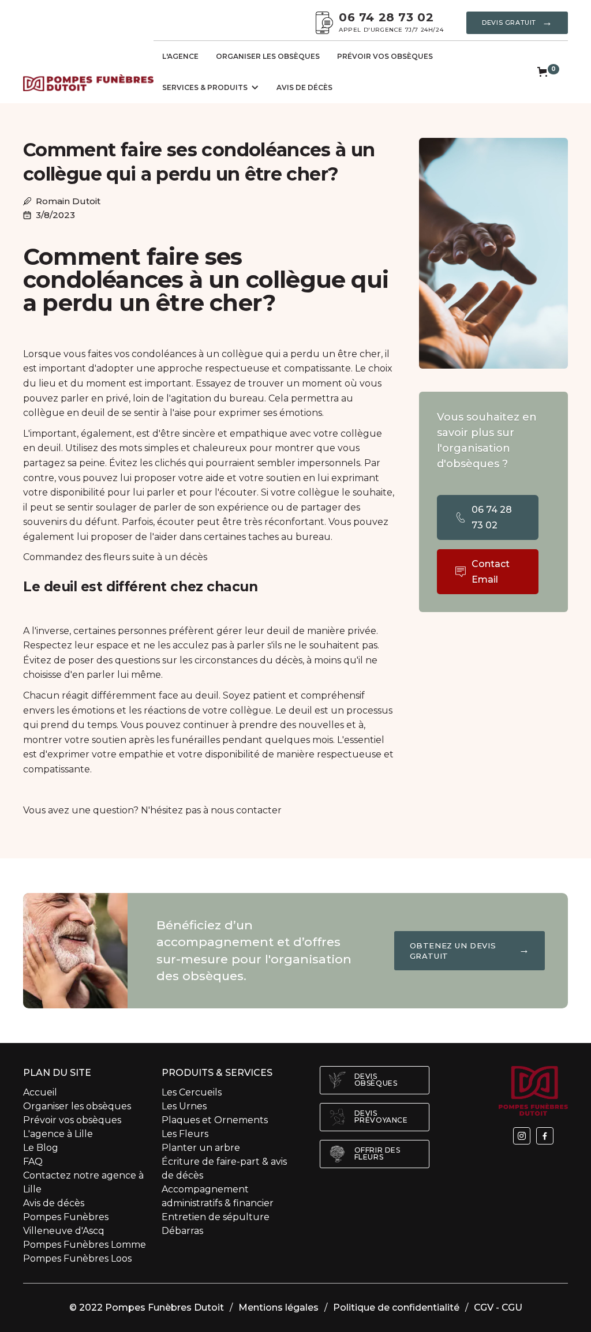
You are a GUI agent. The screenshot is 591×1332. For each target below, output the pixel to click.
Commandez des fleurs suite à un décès (115, 556)
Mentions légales (278, 1307)
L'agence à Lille (58, 1133)
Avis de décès (53, 1203)
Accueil (40, 1092)
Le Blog (40, 1147)
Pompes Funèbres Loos (77, 1258)
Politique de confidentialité (396, 1307)
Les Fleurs (185, 1133)
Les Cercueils (192, 1092)
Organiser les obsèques (77, 1106)
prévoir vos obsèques (385, 56)
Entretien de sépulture (216, 1216)
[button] (211, 87)
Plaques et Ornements (216, 1120)
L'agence (180, 56)
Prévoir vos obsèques (72, 1120)
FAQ (33, 1161)
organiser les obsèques (268, 56)
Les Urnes (184, 1106)
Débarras (182, 1230)
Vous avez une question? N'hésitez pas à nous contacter (152, 810)
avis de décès (304, 87)
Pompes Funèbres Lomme (84, 1244)
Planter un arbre (201, 1147)
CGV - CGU (498, 1307)
